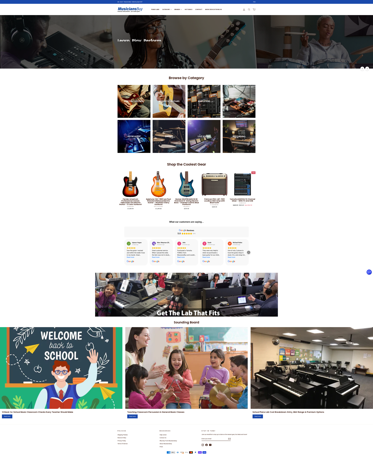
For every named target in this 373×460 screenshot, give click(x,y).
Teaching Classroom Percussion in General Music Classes (155, 412)
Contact (198, 9)
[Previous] (362, 69)
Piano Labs (155, 9)
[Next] (367, 69)
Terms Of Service (123, 443)
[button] (124, 252)
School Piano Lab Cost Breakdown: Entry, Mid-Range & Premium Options (288, 412)
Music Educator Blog (213, 9)
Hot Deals (188, 9)
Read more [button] (130, 257)
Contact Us (163, 438)
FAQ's (161, 446)
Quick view (130, 195)
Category (166, 9)
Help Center (163, 435)
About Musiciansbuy (166, 443)
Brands (177, 9)
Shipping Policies (123, 435)
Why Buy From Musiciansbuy (168, 441)
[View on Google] (129, 244)
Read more (7, 416)
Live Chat (369, 272)
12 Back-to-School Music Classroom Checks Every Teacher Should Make (37, 412)
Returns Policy (122, 438)
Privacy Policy (122, 441)
